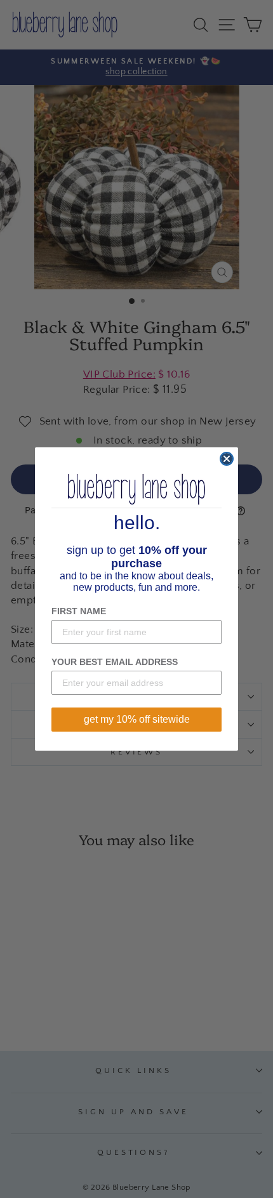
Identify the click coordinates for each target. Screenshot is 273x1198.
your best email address (114, 662)
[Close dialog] (226, 458)
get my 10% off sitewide (137, 719)
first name (78, 611)
